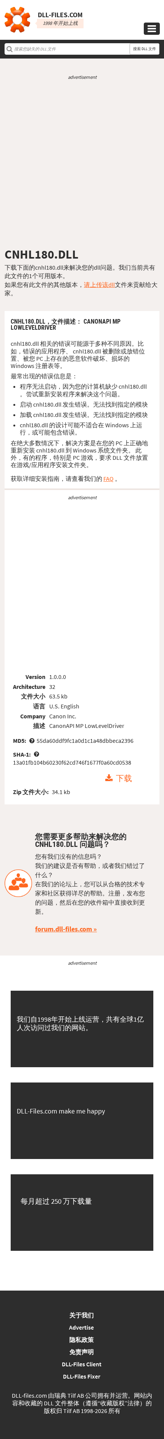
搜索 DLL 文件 (144, 48)
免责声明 (81, 1352)
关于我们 (81, 1315)
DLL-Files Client (81, 1364)
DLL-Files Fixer (81, 1376)
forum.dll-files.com (63, 929)
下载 (124, 778)
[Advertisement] (82, 163)
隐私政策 (81, 1339)
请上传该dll (99, 284)
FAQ (108, 478)
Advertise (81, 1327)
